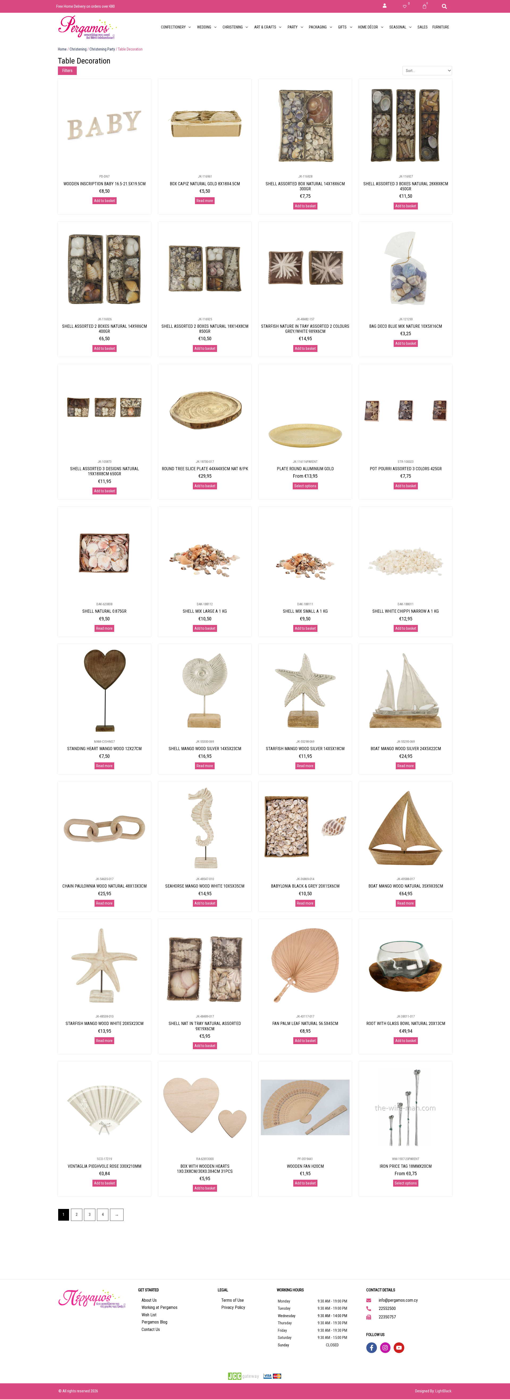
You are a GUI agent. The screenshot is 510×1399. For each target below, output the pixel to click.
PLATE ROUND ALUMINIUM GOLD (305, 468)
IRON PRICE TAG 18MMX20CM (406, 1166)
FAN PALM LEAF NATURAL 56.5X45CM (305, 1023)
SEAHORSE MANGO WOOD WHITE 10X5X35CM (204, 886)
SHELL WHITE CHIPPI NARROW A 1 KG (405, 611)
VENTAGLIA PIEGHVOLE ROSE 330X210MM (104, 1166)
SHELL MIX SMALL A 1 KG (305, 611)
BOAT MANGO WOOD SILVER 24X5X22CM (406, 748)
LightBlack (443, 1391)
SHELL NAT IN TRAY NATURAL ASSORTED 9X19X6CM (205, 1026)
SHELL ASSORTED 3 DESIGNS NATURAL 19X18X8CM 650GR (104, 471)
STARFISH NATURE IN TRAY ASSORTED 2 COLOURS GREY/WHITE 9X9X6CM (305, 329)
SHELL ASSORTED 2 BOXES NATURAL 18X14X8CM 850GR (205, 329)
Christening (78, 49)
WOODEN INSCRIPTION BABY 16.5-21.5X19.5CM (104, 183)
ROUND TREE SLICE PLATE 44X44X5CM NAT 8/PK (205, 468)
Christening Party (102, 49)
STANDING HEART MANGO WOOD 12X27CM (104, 748)
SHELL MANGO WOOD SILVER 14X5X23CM (205, 748)
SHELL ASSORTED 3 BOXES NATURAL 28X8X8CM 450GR (405, 186)
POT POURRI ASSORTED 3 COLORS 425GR (406, 468)
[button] (444, 6)
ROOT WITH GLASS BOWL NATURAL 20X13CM (405, 1023)
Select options (305, 486)
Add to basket (104, 201)
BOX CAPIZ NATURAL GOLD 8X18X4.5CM (205, 183)
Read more (205, 201)
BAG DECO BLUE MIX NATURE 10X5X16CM (405, 326)
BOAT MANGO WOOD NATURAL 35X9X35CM (405, 886)
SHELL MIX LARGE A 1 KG (205, 611)
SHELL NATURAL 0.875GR (104, 611)
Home (62, 49)
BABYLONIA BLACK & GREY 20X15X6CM (305, 886)
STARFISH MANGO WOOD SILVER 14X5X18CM (305, 748)
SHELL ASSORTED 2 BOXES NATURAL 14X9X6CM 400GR (104, 329)
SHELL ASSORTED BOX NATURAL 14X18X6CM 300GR (305, 186)
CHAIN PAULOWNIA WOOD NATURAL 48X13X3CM (104, 886)
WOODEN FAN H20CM (305, 1166)
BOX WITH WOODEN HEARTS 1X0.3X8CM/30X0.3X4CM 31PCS (205, 1169)
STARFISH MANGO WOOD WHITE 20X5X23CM (104, 1023)
